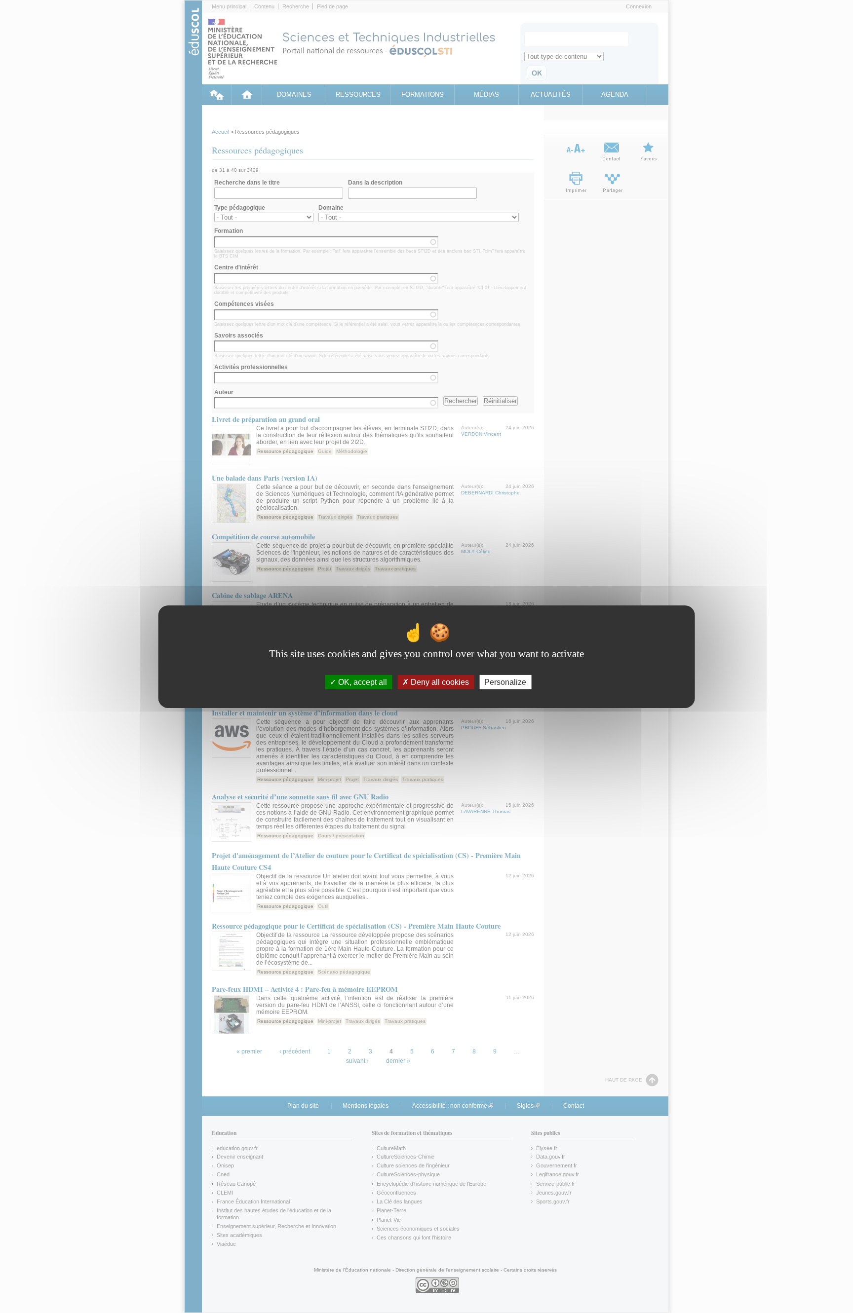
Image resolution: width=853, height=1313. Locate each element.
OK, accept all (361, 681)
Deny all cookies (439, 681)
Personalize (505, 681)
